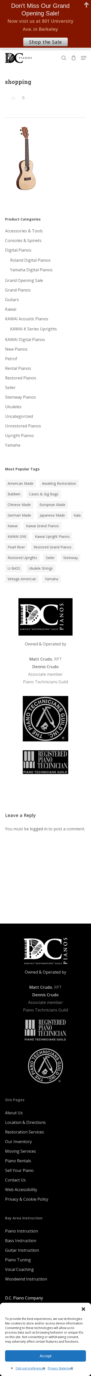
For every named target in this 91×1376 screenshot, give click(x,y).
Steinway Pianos (20, 397)
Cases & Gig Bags (43, 494)
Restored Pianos (20, 378)
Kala (77, 515)
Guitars (12, 299)
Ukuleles (13, 406)
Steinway (70, 557)
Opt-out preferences (30, 1368)
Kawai (10, 309)
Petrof (11, 358)
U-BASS (14, 568)
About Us (14, 1113)
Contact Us (15, 1180)
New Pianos (16, 349)
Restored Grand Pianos (53, 547)
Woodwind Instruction (26, 1279)
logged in (39, 829)
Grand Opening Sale (24, 280)
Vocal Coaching (19, 1269)
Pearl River (16, 547)
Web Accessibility (21, 1189)
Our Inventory (18, 1141)
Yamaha (12, 445)
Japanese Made (52, 515)
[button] (83, 1309)
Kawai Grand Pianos (42, 525)
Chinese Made (19, 504)
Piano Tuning (18, 1260)
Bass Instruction (20, 1240)
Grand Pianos (18, 290)
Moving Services (20, 1151)
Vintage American (22, 578)
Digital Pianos (18, 250)
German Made (19, 515)
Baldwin (14, 494)
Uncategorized (19, 416)
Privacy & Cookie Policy (26, 1199)
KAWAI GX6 (17, 536)
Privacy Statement (60, 1368)
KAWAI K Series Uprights (33, 329)
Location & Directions (25, 1122)
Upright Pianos (19, 435)
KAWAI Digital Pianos (25, 339)
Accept (45, 1356)
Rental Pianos (18, 368)
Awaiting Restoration (59, 483)
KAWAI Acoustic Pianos (26, 319)
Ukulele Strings (41, 568)
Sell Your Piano (19, 1170)
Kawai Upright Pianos (52, 536)
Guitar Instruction (22, 1250)
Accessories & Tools (24, 231)
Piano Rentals (18, 1161)
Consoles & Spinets (23, 240)
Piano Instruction (21, 1231)
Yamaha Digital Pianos (31, 270)
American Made (20, 483)
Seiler (10, 387)
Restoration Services (24, 1132)
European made (52, 504)
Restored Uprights (22, 557)
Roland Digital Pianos (30, 260)
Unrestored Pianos (23, 426)
